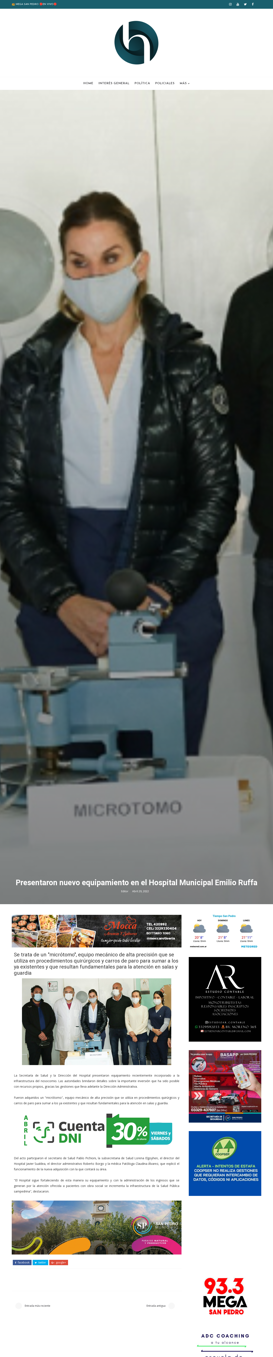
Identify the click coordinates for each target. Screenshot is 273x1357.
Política (142, 83)
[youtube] (238, 4)
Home (88, 83)
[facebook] (253, 4)
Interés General (114, 83)
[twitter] (245, 4)
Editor (125, 891)
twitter (42, 1262)
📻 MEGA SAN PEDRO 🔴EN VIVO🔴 (34, 4)
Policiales (165, 83)
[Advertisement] (225, 1234)
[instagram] (230, 4)
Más (183, 83)
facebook (23, 1262)
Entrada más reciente (37, 1306)
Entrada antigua (156, 1306)
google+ (60, 1262)
